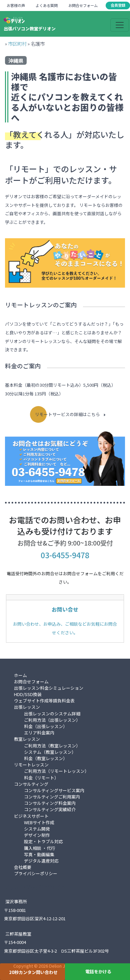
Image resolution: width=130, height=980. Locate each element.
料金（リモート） (41, 777)
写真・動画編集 (39, 854)
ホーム (20, 675)
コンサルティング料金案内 (50, 803)
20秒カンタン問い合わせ (33, 972)
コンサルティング (31, 784)
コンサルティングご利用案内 (52, 796)
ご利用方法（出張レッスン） (52, 720)
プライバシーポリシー (35, 873)
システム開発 (37, 829)
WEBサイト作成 (39, 822)
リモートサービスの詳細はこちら (67, 414)
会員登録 (118, 5)
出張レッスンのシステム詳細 (52, 713)
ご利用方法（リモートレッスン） (56, 771)
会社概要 (22, 867)
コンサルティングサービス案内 (54, 790)
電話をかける (98, 971)
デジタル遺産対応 (41, 861)
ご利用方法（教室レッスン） (52, 745)
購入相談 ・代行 (39, 848)
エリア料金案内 (39, 732)
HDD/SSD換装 (28, 694)
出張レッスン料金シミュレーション (48, 688)
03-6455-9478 (65, 555)
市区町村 (17, 43)
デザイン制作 (37, 835)
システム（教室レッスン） (50, 752)
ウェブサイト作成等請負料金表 (44, 700)
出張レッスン (27, 707)
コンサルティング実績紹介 (50, 809)
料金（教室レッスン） (45, 758)
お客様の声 (16, 5)
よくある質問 (47, 5)
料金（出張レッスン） (45, 726)
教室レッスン (27, 739)
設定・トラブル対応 (43, 841)
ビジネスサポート (31, 816)
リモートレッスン (31, 764)
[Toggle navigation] (119, 25)
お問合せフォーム (83, 5)
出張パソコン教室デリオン (30, 28)
